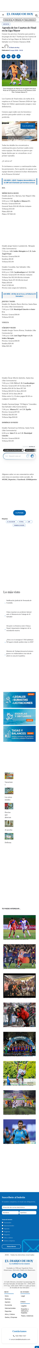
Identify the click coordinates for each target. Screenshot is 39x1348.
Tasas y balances (29, 20)
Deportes (7, 1235)
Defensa (8, 842)
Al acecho (8, 830)
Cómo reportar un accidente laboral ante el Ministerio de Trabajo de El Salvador (18, 614)
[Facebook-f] (14, 1275)
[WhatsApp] (18, 56)
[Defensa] (9, 836)
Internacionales (9, 1226)
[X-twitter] (24, 1275)
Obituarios (18, 20)
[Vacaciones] (9, 776)
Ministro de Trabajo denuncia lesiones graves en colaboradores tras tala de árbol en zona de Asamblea (19, 653)
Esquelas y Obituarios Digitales (25, 1311)
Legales (24, 1306)
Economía (8, 1305)
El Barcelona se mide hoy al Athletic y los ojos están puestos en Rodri (19, 1142)
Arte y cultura (8, 1238)
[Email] (8, 56)
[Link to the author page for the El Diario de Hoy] (6, 47)
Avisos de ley (8, 20)
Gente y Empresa (11, 1317)
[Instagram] (19, 1275)
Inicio (7, 1296)
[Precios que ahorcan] (9, 806)
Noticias (8, 1299)
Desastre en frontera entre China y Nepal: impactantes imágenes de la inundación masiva (18, 628)
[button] (3, 15)
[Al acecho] (9, 823)
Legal (23, 1296)
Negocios (7, 1232)
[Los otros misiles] (9, 791)
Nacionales (7, 1223)
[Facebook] (3, 56)
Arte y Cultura (10, 1314)
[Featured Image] (19, 1143)
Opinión (6, 1229)
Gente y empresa (9, 1241)
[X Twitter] (13, 56)
